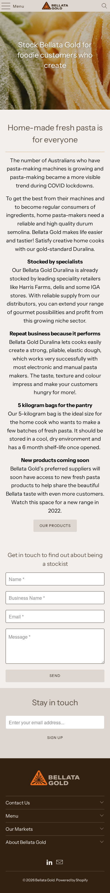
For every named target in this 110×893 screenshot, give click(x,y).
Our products (55, 525)
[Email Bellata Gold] (59, 862)
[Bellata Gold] (55, 6)
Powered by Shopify (72, 880)
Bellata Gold (45, 880)
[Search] (104, 6)
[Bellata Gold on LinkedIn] (49, 862)
